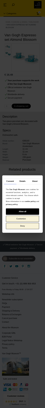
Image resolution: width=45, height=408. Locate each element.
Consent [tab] (10, 181)
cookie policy (30, 201)
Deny (22, 226)
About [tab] (35, 181)
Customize (21, 219)
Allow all (22, 211)
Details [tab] (23, 181)
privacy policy (12, 204)
